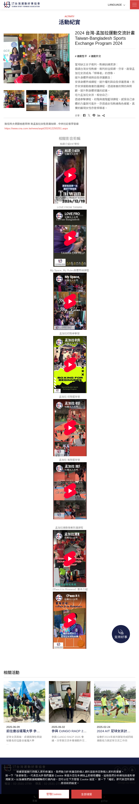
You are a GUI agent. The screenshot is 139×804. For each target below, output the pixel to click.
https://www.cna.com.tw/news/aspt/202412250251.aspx (36, 128)
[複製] (103, 115)
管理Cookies (54, 794)
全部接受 (86, 794)
